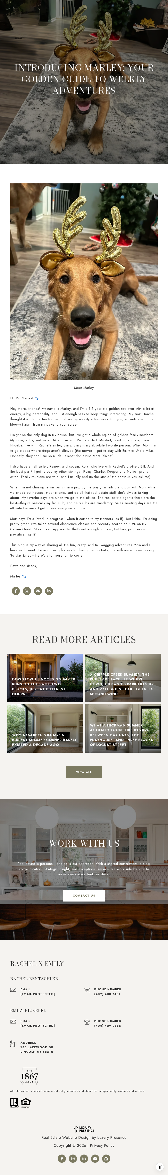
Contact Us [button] (84, 896)
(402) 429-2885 (107, 1026)
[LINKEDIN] (84, 1159)
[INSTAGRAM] (73, 1159)
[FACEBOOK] (62, 1159)
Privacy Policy (102, 1145)
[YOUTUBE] (95, 1159)
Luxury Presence (112, 1137)
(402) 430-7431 (107, 994)
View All (84, 772)
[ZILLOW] (106, 1159)
